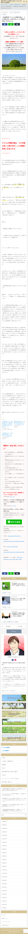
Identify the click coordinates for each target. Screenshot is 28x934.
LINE (11, 24)
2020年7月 (4, 907)
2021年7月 (4, 887)
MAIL (17, 24)
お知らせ (4, 775)
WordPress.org (5, 925)
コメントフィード (6, 921)
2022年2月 (4, 863)
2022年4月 (4, 856)
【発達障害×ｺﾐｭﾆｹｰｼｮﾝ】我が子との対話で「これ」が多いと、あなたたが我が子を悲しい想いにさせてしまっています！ (14, 800)
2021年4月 (4, 897)
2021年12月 (4, 869)
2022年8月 (4, 842)
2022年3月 (4, 859)
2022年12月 (4, 828)
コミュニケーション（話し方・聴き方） (10, 778)
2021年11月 (4, 873)
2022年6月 (4, 849)
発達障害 (4, 14)
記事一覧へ (14, 631)
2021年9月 (4, 880)
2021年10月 (4, 876)
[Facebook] (13, 660)
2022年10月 (4, 835)
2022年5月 (4, 852)
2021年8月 (4, 883)
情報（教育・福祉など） (7, 781)
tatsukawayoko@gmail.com (14, 536)
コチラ (14, 690)
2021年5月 (4, 894)
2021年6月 (4, 890)
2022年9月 (4, 838)
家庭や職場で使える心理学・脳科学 (9, 771)
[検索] (26, 815)
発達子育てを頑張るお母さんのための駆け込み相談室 (11, 1)
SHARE (5, 24)
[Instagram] (15, 660)
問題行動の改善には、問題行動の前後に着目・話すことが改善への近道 (19, 423)
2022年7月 (4, 845)
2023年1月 (4, 824)
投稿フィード (5, 918)
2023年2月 (4, 821)
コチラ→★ (19, 51)
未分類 (3, 757)
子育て (3, 768)
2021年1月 (4, 904)
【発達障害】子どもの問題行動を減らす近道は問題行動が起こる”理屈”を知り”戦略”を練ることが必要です (7, 424)
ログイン (4, 914)
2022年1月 (4, 866)
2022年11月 (4, 831)
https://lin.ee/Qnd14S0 (12, 546)
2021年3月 (4, 901)
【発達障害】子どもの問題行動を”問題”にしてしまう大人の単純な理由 (7, 434)
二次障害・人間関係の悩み (15, 12)
